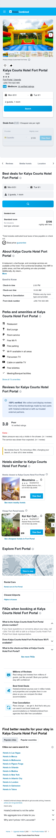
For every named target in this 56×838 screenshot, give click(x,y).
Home (8, 831)
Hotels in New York (11, 774)
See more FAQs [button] (28, 656)
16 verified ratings (26, 86)
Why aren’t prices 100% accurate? (19, 819)
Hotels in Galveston (11, 785)
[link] (14, 502)
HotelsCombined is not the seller (19, 810)
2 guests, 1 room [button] (12, 101)
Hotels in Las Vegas (11, 752)
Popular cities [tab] (10, 740)
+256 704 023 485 (11, 82)
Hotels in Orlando (10, 767)
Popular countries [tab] (29, 740)
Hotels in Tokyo (10, 789)
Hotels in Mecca (10, 756)
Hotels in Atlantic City (12, 778)
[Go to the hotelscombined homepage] (19, 11)
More (4, 273)
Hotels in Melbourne (12, 760)
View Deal (36, 496)
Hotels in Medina (10, 771)
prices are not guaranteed (13, 803)
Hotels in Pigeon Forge (13, 763)
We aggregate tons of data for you (19, 815)
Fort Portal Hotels (38, 831)
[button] (4, 11)
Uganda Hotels (18, 831)
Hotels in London (10, 782)
